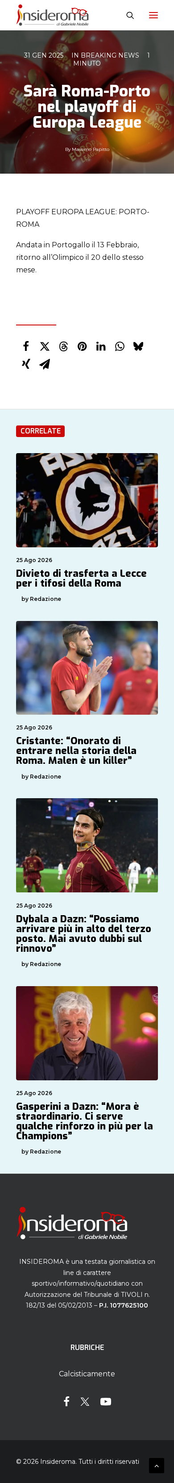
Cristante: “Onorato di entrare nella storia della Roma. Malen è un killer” (76, 750)
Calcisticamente (87, 1374)
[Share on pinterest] (82, 346)
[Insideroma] (52, 15)
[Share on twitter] (45, 346)
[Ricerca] (126, 15)
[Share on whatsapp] (119, 346)
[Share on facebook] (26, 346)
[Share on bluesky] (138, 346)
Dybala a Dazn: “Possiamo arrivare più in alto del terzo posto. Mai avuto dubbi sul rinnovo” (83, 933)
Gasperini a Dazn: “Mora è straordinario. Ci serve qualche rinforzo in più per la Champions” (84, 1121)
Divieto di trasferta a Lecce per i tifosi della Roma (81, 578)
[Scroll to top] (156, 1465)
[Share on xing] (26, 364)
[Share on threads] (63, 346)
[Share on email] (45, 364)
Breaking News (110, 55)
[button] (153, 15)
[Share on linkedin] (101, 346)
